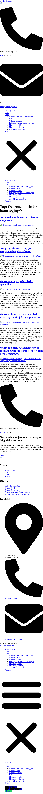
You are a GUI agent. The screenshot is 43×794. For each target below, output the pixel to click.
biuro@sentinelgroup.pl (8, 107)
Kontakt (7, 131)
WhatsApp (8, 791)
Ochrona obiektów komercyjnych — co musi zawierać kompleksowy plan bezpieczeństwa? (21, 350)
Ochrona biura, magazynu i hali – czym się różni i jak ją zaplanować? (21, 316)
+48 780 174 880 (11, 787)
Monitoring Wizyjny (16, 127)
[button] (21, 156)
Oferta (7, 115)
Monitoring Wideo (15, 125)
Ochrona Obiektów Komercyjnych (21, 117)
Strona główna (10, 111)
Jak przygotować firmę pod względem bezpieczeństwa (16, 250)
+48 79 (2, 432)
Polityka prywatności (7, 645)
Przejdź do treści (6, 1)
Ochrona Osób (14, 119)
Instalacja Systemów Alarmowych (21, 123)
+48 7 (2, 55)
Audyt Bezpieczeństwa (17, 129)
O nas (7, 113)
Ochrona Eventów (15, 121)
